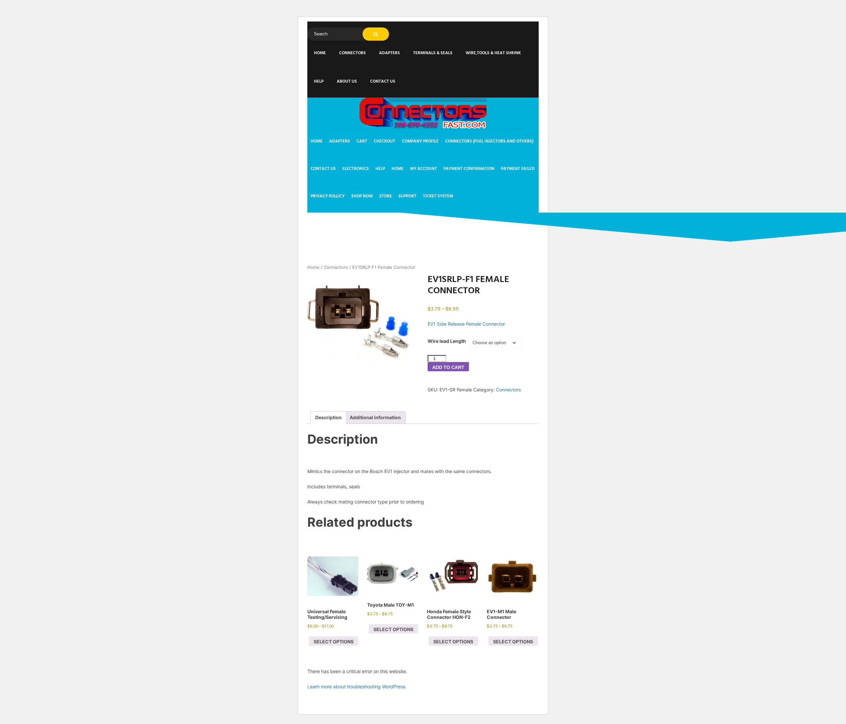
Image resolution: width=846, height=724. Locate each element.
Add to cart (448, 367)
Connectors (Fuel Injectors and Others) (489, 141)
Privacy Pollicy (328, 196)
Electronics (355, 168)
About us (347, 81)
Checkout (384, 141)
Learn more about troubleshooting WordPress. (356, 686)
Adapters (389, 53)
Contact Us (382, 81)
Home (320, 53)
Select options (334, 641)
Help (319, 81)
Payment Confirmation (468, 168)
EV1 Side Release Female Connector (466, 324)
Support (407, 196)
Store (385, 196)
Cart (362, 141)
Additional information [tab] (375, 417)
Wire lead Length (447, 341)
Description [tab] (328, 417)
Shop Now (362, 196)
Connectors (352, 53)
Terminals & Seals (432, 53)
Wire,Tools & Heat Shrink (493, 53)
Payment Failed (518, 168)
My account (423, 168)
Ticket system (438, 196)
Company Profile (420, 141)
